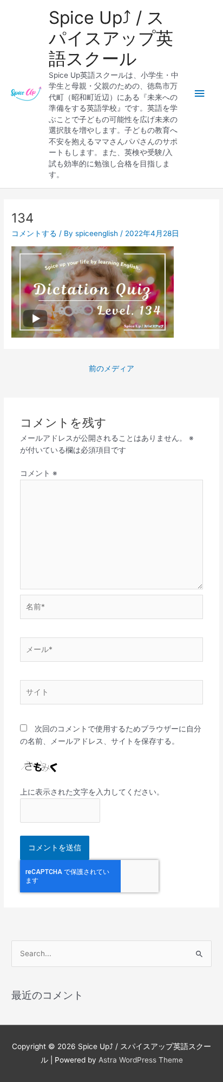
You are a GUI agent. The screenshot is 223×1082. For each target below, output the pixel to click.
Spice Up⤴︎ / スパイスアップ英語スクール (111, 38)
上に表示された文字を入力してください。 (92, 792)
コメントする (34, 233)
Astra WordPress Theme (141, 1060)
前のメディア (111, 368)
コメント (38, 473)
